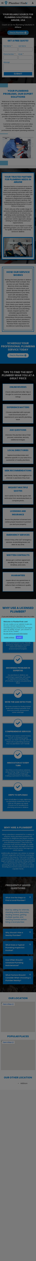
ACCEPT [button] (19, 637)
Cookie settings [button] (9, 637)
